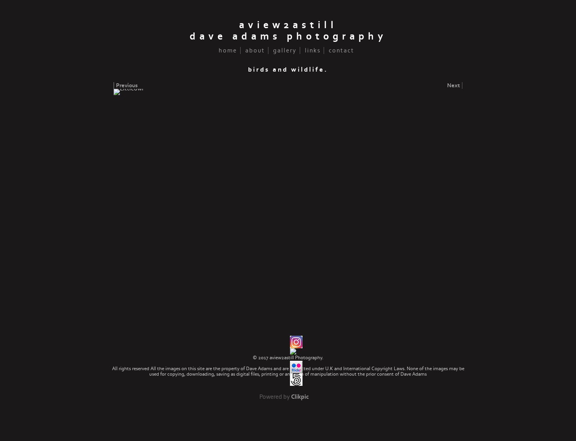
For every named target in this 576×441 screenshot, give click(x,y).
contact (341, 50)
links (313, 50)
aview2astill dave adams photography (288, 31)
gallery (285, 50)
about (255, 50)
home (228, 50)
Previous (127, 85)
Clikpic (300, 397)
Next (453, 85)
